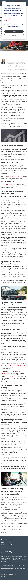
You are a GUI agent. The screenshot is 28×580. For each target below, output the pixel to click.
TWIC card (14, 376)
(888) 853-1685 (5, 547)
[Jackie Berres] (3, 61)
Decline (14, 35)
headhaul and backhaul (7, 167)
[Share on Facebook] (1, 28)
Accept (14, 31)
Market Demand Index (13, 176)
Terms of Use (10, 576)
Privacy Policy (7, 20)
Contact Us (7, 551)
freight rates (8, 184)
